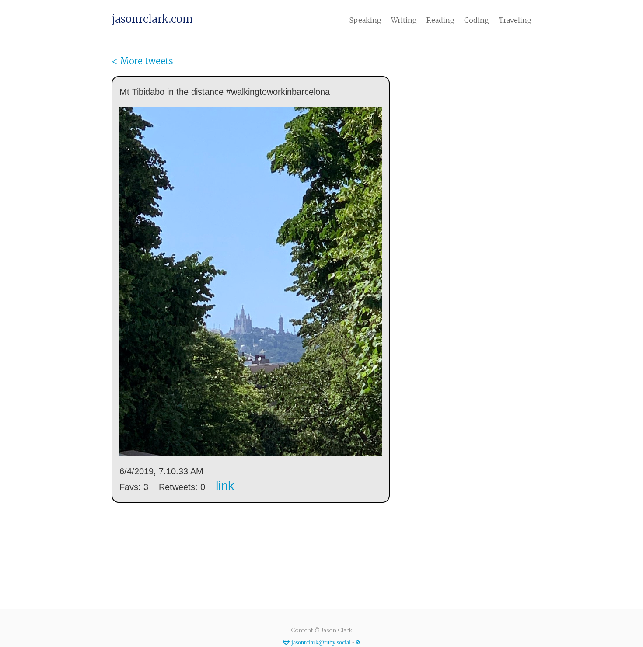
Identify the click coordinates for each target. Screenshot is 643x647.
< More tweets (142, 61)
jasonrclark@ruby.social (320, 642)
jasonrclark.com (152, 19)
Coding (476, 20)
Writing (404, 20)
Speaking (365, 20)
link (225, 486)
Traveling (515, 20)
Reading (440, 20)
